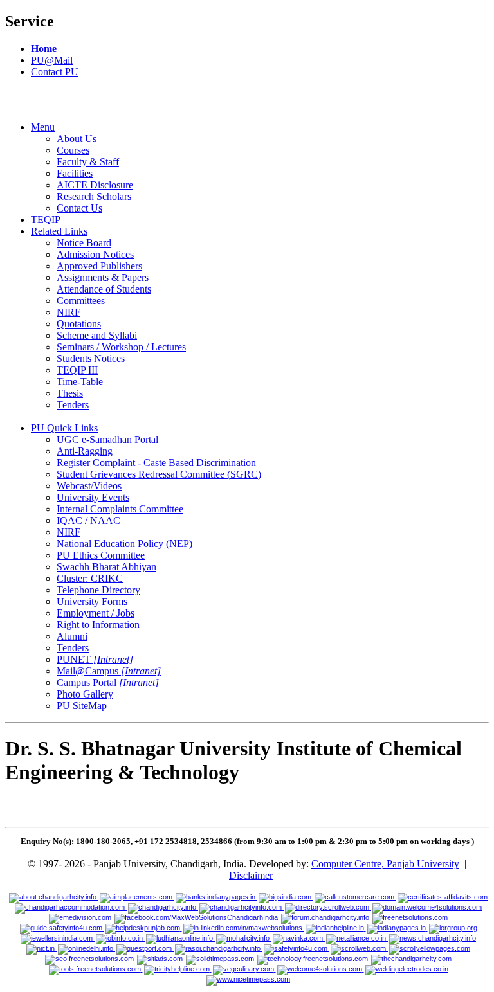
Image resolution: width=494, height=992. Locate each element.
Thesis (70, 393)
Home (44, 48)
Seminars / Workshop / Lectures (121, 346)
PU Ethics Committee (101, 555)
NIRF (68, 312)
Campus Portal (108, 682)
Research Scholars (94, 196)
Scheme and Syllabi (97, 335)
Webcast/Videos (89, 485)
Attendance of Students (104, 289)
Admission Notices (95, 254)
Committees (81, 300)
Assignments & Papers (103, 277)
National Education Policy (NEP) (124, 543)
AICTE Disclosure (95, 184)
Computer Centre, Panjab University (385, 863)
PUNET (95, 659)
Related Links (59, 231)
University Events (93, 497)
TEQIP (45, 219)
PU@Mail (52, 60)
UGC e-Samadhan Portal (107, 439)
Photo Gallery (85, 694)
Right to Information (98, 624)
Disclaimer (251, 875)
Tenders (73, 404)
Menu (43, 127)
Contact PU (54, 71)
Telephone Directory (98, 589)
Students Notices (91, 358)
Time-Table (80, 381)
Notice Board (84, 242)
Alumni (72, 636)
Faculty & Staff (88, 161)
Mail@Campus (109, 670)
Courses (73, 150)
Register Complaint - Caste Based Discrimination (156, 462)
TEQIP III (77, 370)
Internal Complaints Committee (120, 508)
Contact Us (79, 208)
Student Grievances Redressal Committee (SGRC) (159, 474)
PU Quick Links (64, 427)
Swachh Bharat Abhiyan (106, 566)
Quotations (79, 323)
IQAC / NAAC (88, 520)
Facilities (75, 173)
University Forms (92, 601)
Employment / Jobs (95, 613)
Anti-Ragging (85, 451)
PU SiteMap (82, 705)
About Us (76, 138)
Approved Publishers (99, 265)
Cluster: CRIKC (90, 578)
